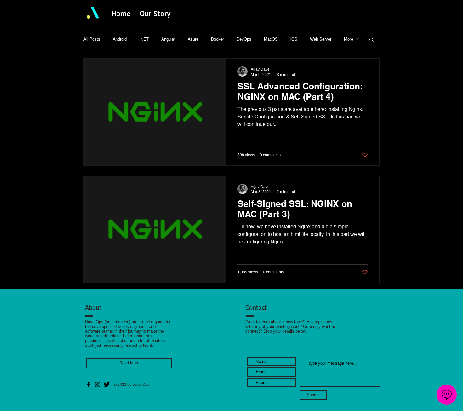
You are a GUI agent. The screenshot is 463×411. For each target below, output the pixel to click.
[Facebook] (88, 384)
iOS (293, 39)
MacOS (271, 39)
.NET (144, 39)
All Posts (91, 39)
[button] (371, 40)
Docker (217, 39)
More (348, 39)
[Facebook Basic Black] (371, 11)
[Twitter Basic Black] (380, 11)
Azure (193, 39)
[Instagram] (97, 384)
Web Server (320, 39)
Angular (168, 39)
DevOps (244, 39)
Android (120, 39)
